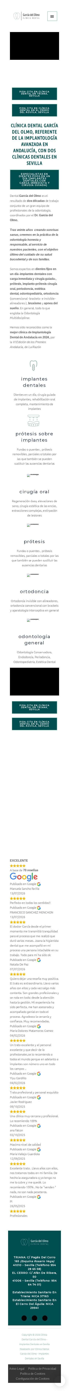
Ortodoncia (34, 591)
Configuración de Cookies (32, 1378)
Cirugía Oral (34, 491)
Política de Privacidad (42, 1368)
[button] (59, 1381)
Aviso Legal (16, 1368)
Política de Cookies (32, 1373)
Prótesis (34, 541)
